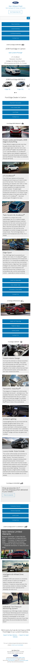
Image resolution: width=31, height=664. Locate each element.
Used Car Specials (15, 280)
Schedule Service (15, 506)
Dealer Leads (21, 657)
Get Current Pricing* (15, 53)
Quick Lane (15, 515)
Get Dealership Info (15, 12)
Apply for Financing (15, 321)
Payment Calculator (15, 103)
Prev (3, 86)
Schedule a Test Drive (15, 289)
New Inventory (15, 24)
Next (28, 86)
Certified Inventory (15, 33)
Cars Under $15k (15, 107)
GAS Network (11, 660)
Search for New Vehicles (10, 635)
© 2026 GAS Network (11, 659)
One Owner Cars (15, 285)
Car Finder (15, 112)
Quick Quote (15, 330)
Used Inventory (15, 28)
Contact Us (15, 38)
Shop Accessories (8, 495)
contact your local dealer (17, 645)
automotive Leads (24, 660)
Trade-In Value (15, 326)
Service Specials (15, 510)
